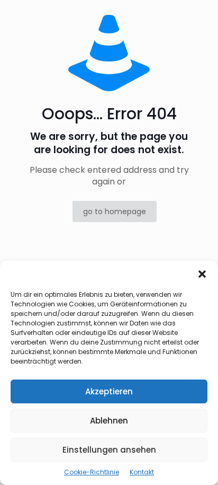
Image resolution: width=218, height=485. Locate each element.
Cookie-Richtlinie (91, 472)
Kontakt (142, 472)
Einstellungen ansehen (109, 449)
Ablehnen (109, 420)
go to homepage (114, 211)
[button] (202, 274)
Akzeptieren (109, 391)
